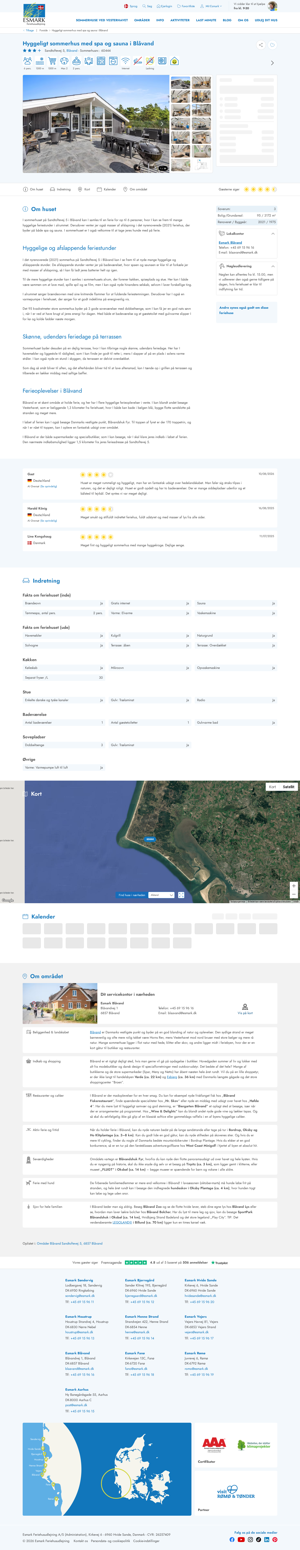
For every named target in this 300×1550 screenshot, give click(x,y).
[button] (150, 839)
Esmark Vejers (196, 1316)
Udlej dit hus (266, 20)
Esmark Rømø (195, 1353)
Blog (227, 20)
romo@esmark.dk (196, 1368)
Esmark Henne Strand (142, 1316)
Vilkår (296, 902)
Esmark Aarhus (76, 1389)
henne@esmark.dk (137, 1332)
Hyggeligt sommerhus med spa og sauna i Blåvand (80, 30)
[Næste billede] (272, 63)
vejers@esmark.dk (197, 1332)
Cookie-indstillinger (146, 1541)
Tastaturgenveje (237, 902)
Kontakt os (81, 1541)
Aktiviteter (180, 20)
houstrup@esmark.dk (79, 1332)
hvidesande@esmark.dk (200, 1295)
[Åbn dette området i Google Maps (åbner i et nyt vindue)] (7, 900)
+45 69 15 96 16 (182, 1008)
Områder (142, 20)
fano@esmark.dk (136, 1368)
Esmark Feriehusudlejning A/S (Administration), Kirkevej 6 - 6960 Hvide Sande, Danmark (84, 1534)
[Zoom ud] (294, 894)
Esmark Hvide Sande (201, 1280)
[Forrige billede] (30, 124)
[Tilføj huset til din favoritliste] (272, 45)
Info (160, 20)
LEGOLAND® (122, 1222)
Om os (243, 20)
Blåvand (72, 50)
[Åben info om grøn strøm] (173, 63)
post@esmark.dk (76, 1405)
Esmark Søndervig (79, 1280)
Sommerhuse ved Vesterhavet (102, 20)
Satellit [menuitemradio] (288, 787)
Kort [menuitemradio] (272, 787)
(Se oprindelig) (48, 486)
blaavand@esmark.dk (182, 1013)
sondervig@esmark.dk (80, 1295)
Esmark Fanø (135, 1353)
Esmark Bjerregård (139, 1280)
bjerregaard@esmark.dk (141, 1295)
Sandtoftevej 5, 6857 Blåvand (82, 1243)
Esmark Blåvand (230, 242)
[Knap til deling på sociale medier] (261, 45)
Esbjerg (172, 1077)
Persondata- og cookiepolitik (110, 1541)
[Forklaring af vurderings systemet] (32, 50)
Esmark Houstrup (78, 1316)
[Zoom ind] (294, 886)
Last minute (206, 20)
